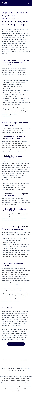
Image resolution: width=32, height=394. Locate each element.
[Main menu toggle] (28, 3)
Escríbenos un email (16, 344)
